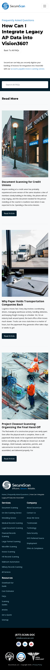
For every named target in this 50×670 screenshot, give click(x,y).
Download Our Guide (7, 584)
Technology (31, 528)
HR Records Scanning (10, 557)
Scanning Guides (5, 603)
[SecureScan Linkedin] (25, 644)
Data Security (32, 533)
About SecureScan (34, 507)
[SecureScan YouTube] (31, 644)
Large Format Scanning (11, 541)
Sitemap (5, 620)
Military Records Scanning (12, 567)
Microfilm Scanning (9, 546)
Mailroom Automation (11, 562)
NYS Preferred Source (35, 538)
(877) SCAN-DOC (25, 634)
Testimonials (32, 523)
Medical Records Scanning (12, 523)
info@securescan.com (25, 638)
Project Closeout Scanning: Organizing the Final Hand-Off (21, 425)
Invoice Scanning (8, 552)
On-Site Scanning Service (11, 513)
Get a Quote (7, 615)
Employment (32, 543)
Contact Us (31, 513)
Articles (5, 610)
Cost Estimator (8, 591)
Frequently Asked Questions (18, 494)
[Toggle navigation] (44, 6)
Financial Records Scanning (9, 535)
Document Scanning (10, 507)
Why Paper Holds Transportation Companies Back (23, 303)
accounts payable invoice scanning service (27, 69)
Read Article (9, 213)
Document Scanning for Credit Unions (21, 183)
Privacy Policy (37, 665)
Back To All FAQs (11, 50)
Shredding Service (9, 518)
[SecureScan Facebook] (18, 644)
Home (4, 494)
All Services (6, 572)
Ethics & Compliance (35, 548)
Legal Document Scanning (12, 528)
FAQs (4, 596)
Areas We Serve (33, 518)
